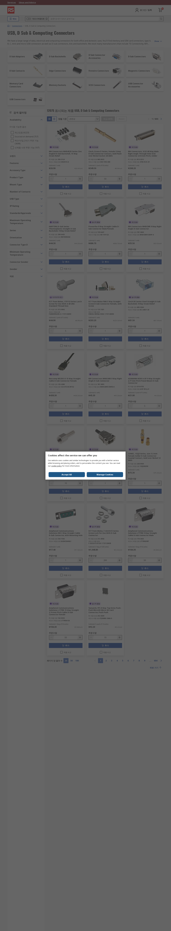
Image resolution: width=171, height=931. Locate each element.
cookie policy (56, 466)
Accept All (67, 474)
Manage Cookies (105, 474)
